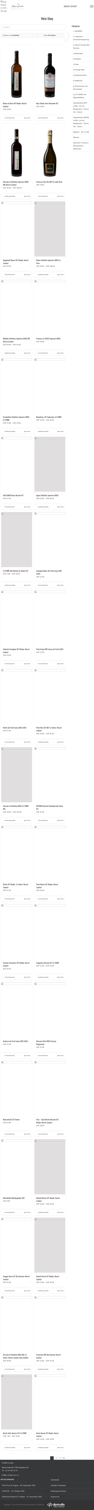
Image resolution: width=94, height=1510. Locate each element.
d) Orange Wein (79, 70)
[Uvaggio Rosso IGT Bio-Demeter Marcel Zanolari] (16, 1245)
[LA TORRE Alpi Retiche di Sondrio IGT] (16, 539)
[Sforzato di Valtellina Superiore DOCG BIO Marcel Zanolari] (16, 150)
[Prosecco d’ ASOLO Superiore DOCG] (50, 307)
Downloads (55, 1480)
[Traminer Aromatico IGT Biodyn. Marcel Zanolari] (16, 931)
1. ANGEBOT (78, 31)
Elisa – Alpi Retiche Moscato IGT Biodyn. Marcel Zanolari (47, 1121)
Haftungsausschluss (58, 1491)
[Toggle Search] (85, 6)
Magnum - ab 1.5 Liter (81, 132)
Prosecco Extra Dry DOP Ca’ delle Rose (49, 181)
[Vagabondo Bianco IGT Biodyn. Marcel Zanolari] (16, 229)
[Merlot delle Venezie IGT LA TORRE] (16, 1401)
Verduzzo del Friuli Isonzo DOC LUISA (15, 1041)
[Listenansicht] (66, 40)
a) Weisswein (78, 53)
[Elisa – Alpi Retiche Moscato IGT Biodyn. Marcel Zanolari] (50, 1088)
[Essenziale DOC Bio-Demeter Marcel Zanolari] (50, 1323)
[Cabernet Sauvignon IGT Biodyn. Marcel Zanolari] (16, 618)
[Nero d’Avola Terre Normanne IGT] (50, 72)
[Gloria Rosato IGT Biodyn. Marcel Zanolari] (50, 1401)
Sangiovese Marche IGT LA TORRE (47, 962)
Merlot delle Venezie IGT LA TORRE (15, 1433)
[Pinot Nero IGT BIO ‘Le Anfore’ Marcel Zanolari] (50, 696)
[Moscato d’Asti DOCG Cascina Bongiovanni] (50, 1010)
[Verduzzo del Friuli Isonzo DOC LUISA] (16, 1010)
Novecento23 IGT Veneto (11, 1119)
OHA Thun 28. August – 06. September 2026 (18, 1485)
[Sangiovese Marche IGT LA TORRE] (50, 931)
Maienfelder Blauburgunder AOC (14, 1198)
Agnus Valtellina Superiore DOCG (47, 495)
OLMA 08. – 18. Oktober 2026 (13, 1491)
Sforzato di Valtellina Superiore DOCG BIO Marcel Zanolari (16, 183)
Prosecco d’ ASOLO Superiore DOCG (48, 338)
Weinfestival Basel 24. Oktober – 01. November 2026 (22, 1497)
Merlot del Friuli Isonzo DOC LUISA (14, 727)
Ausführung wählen (10, 196)
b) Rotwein (77, 59)
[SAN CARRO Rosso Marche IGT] (16, 464)
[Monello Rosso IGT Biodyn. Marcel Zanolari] (50, 1245)
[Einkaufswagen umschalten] (80, 6)
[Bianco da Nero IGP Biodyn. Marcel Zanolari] (16, 72)
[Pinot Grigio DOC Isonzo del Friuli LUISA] (50, 618)
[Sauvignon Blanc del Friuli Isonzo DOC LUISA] (50, 539)
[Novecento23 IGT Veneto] (16, 1088)
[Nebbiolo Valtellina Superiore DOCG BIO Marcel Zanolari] (16, 307)
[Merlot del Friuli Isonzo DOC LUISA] (16, 696)
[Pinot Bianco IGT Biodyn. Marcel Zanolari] (50, 853)
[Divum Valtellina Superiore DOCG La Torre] (50, 229)
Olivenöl (76, 137)
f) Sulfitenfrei (77, 81)
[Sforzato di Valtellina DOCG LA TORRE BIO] (16, 774)
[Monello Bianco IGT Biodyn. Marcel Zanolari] (50, 1166)
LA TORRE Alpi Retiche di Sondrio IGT (15, 570)
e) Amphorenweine (80, 75)
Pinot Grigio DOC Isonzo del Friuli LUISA (49, 649)
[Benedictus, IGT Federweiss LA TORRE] (50, 385)
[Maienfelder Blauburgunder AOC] (16, 1166)
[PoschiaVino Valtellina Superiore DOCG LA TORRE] (16, 385)
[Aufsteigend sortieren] (39, 35)
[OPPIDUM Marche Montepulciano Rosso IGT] (50, 774)
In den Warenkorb (10, 118)
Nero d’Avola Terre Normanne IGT (47, 103)
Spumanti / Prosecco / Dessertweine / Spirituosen (81, 146)
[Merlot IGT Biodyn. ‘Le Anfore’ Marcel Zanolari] (16, 853)
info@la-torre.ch (13, 1475)
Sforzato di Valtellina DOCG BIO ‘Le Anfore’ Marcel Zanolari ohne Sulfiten (15, 1356)
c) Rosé (76, 64)
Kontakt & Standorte (58, 1485)
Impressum (55, 1497)
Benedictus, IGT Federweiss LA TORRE (49, 417)
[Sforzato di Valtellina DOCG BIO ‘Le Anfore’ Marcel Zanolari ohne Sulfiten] (16, 1323)
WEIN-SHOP (70, 6)
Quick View (27, 118)
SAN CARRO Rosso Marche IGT (13, 495)
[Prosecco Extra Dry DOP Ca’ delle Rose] (50, 150)
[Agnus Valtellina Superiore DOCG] (50, 464)
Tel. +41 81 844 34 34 (10, 1470)
